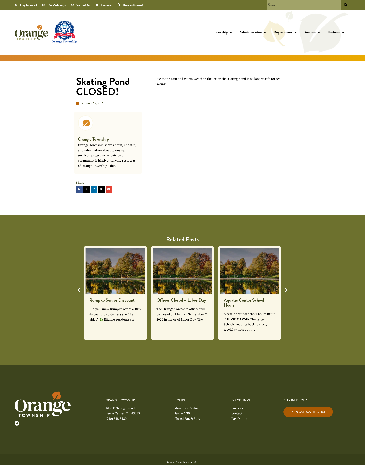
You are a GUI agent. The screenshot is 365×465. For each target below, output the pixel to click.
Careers (237, 408)
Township (221, 32)
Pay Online (239, 418)
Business (334, 32)
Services (310, 32)
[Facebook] (17, 423)
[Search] (345, 5)
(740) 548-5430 (116, 418)
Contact (236, 413)
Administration (251, 32)
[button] (79, 189)
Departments (283, 32)
